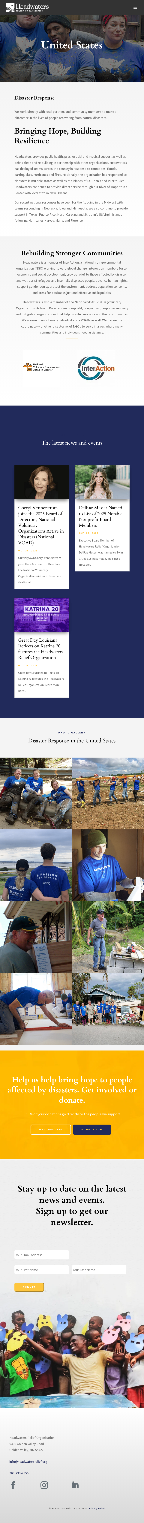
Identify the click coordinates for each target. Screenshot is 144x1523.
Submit (29, 1287)
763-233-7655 (18, 1473)
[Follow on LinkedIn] (75, 1485)
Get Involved (51, 1129)
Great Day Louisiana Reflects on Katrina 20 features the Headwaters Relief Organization (40, 649)
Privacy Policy (97, 1508)
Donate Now (92, 1129)
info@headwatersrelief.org (28, 1461)
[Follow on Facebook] (13, 1485)
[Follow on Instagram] (44, 1485)
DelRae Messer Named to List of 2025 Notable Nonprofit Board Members (100, 516)
